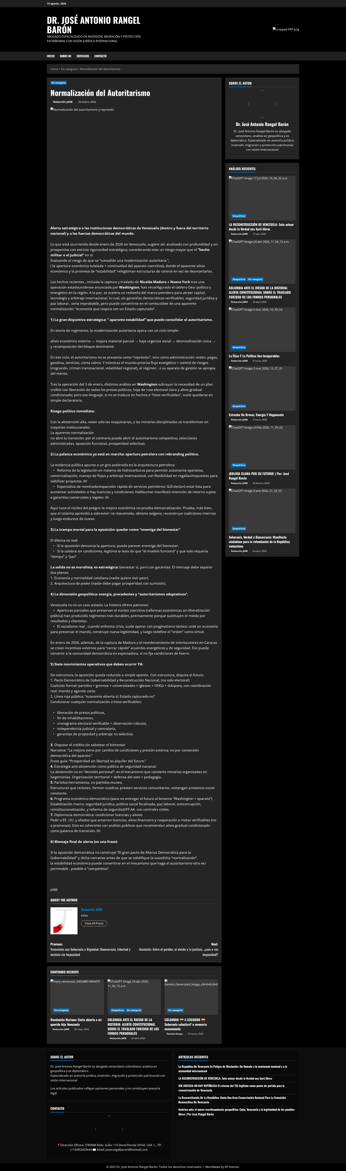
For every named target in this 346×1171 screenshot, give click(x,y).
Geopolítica (117, 1010)
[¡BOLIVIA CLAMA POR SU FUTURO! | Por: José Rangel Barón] (262, 447)
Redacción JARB (62, 101)
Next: (178, 949)
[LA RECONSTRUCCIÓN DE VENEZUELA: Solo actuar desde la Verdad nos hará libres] (262, 198)
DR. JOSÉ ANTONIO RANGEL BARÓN (93, 24)
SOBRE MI (65, 56)
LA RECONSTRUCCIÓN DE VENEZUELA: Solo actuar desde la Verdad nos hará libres (261, 226)
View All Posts (94, 923)
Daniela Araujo (175, 1033)
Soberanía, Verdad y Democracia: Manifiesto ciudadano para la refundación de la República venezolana (259, 541)
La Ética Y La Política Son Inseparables (254, 355)
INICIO (50, 56)
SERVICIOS (83, 56)
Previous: (90, 949)
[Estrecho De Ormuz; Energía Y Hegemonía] (262, 388)
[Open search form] (298, 56)
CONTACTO (100, 56)
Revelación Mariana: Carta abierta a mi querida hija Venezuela (76, 1021)
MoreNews (212, 1167)
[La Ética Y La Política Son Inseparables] (262, 329)
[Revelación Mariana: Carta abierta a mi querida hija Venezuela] (77, 997)
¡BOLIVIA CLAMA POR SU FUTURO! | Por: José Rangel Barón (259, 475)
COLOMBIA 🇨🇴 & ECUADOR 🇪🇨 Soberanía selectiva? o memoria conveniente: (186, 1024)
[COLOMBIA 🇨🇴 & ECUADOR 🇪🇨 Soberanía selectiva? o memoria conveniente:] (191, 997)
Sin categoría (59, 82)
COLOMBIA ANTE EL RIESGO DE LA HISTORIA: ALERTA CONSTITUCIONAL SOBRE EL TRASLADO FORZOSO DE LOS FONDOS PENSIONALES (133, 1026)
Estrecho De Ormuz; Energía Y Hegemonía (256, 414)
